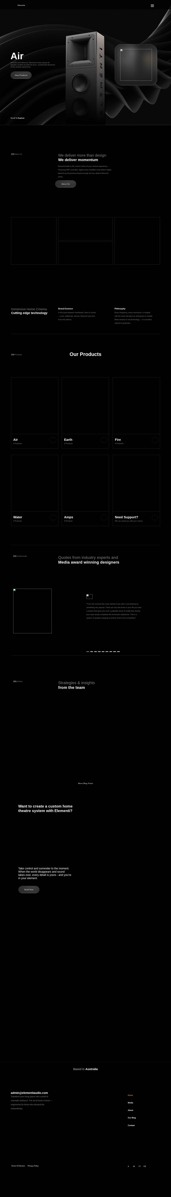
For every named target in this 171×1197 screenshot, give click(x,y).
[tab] (126, 55)
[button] (142, 118)
